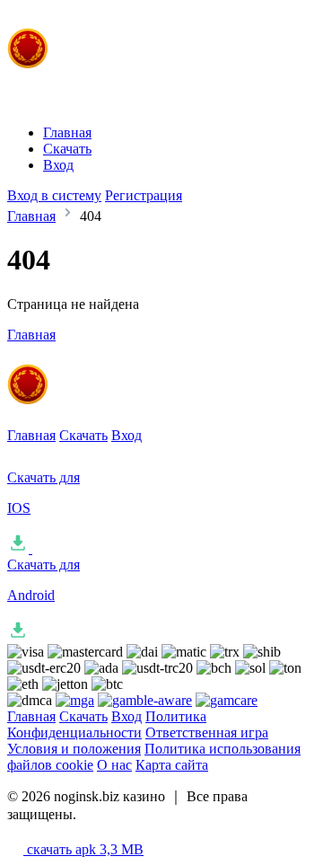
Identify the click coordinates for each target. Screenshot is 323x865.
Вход (58, 164)
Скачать (67, 148)
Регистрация (143, 195)
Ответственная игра (206, 732)
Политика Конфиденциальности (106, 724)
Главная (67, 132)
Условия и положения (74, 748)
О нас (114, 764)
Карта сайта (171, 764)
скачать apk (83, 849)
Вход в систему (54, 195)
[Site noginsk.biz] (156, 83)
